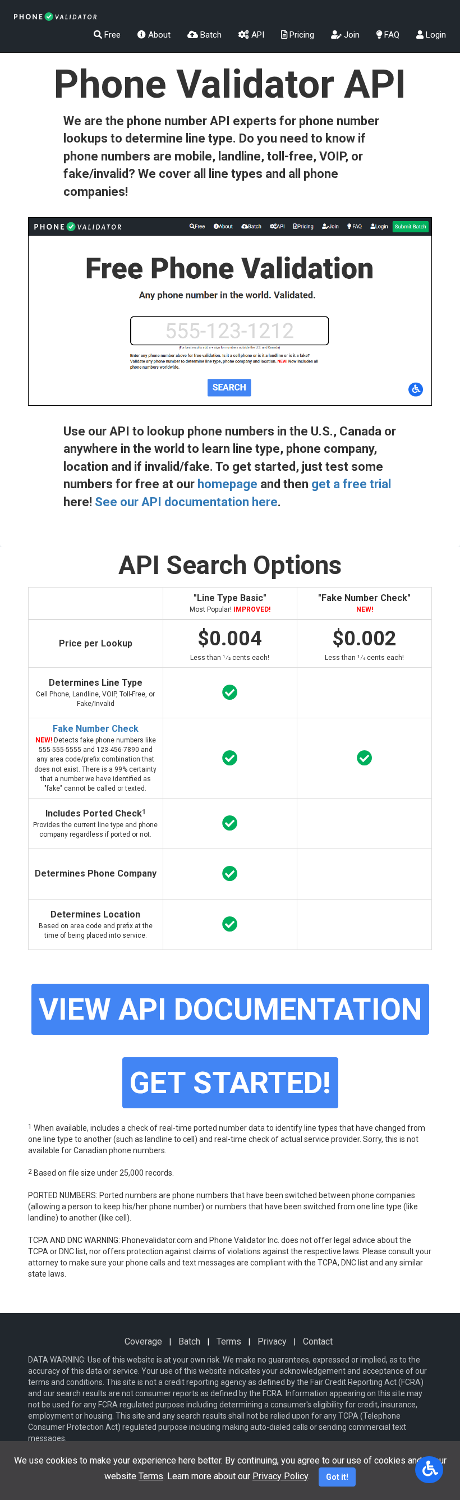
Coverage (143, 1341)
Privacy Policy (280, 1476)
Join (351, 35)
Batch (210, 35)
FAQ (390, 35)
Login (435, 35)
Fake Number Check (96, 728)
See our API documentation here (186, 502)
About (158, 35)
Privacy (272, 1341)
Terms (229, 1341)
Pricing (300, 35)
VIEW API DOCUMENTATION (230, 1009)
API (256, 35)
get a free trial (351, 484)
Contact (318, 1341)
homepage (227, 484)
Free (111, 35)
